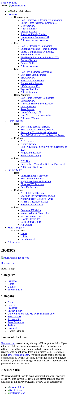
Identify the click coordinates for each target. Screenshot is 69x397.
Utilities (24, 236)
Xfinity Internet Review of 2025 (37, 198)
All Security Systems (31, 167)
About (11, 302)
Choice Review (28, 106)
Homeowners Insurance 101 (35, 37)
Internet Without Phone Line (35, 213)
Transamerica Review (32, 83)
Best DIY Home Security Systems (38, 129)
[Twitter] (15, 390)
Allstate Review (29, 28)
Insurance (12, 281)
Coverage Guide (29, 31)
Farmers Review (29, 60)
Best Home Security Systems (35, 126)
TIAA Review (28, 77)
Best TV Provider (30, 187)
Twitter (11, 325)
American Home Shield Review (37, 103)
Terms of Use (14, 316)
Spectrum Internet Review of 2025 (38, 195)
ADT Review (27, 141)
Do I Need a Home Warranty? (36, 115)
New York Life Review (32, 80)
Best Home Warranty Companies (37, 97)
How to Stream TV (30, 219)
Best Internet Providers (32, 178)
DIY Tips (25, 161)
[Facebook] (16, 387)
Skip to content (9, 2)
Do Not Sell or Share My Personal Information (31, 313)
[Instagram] (16, 393)
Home (24, 233)
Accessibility (14, 319)
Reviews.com (8, 343)
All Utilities (26, 224)
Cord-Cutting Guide (31, 221)
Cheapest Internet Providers (34, 175)
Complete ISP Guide (31, 210)
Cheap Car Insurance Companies (37, 51)
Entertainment (28, 239)
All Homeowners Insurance (34, 40)
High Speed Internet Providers (36, 181)
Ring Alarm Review (31, 152)
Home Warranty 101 (31, 112)
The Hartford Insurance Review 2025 (40, 57)
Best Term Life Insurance (33, 74)
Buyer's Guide (28, 63)
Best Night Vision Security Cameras (39, 132)
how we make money (18, 354)
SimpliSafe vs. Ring (31, 155)
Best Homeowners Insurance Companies (41, 20)
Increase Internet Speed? (33, 216)
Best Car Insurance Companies (36, 46)
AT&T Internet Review (32, 193)
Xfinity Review (28, 144)
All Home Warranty (31, 118)
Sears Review (27, 109)
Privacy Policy (15, 310)
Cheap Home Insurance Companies (38, 22)
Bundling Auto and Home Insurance (39, 48)
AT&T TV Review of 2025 (34, 201)
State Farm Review (30, 54)
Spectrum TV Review (32, 204)
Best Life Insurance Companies (36, 71)
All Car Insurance (30, 66)
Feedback (12, 307)
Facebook (13, 328)
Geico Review (28, 25)
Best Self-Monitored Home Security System (43, 135)
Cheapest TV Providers (32, 184)
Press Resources (16, 322)
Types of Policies (29, 89)
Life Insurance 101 (30, 86)
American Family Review (34, 34)
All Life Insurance (30, 92)
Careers (11, 305)
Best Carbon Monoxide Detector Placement (43, 164)
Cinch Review (28, 100)
